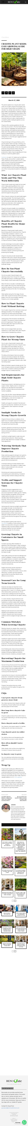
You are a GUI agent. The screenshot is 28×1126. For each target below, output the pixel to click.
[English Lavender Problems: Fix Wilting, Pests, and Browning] (7, 923)
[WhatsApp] (13, 92)
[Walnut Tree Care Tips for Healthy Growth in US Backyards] (21, 884)
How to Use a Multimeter (7, 914)
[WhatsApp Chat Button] (24, 1122)
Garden (5, 37)
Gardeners (4, 157)
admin (13, 804)
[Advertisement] (14, 19)
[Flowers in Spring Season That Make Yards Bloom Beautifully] (21, 862)
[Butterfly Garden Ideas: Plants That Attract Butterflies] (7, 834)
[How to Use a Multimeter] (7, 909)
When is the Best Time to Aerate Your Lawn (7, 944)
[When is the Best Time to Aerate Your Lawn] (7, 939)
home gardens (18, 777)
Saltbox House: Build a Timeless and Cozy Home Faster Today (6, 798)
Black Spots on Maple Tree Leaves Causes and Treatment (21, 798)
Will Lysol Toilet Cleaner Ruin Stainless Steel (21, 914)
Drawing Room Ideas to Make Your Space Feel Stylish (7, 893)
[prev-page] (13, 901)
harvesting (4, 523)
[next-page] (15, 901)
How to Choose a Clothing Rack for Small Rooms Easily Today (21, 929)
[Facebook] (2, 92)
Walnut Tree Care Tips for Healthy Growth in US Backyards (20, 894)
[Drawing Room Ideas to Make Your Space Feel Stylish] (7, 884)
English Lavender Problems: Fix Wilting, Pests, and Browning (7, 929)
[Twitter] (6, 92)
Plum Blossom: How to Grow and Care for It (7, 871)
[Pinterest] (9, 92)
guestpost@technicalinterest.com (10, 1108)
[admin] (5, 812)
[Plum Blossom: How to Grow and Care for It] (7, 862)
